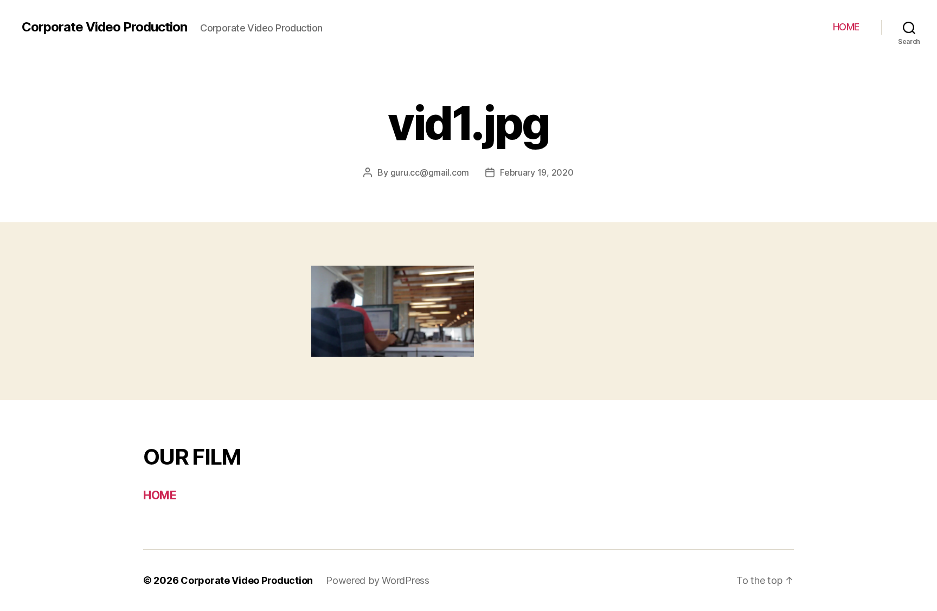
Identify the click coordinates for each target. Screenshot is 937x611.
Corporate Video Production (104, 27)
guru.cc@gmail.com (429, 172)
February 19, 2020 (536, 172)
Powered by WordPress (377, 580)
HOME (846, 27)
